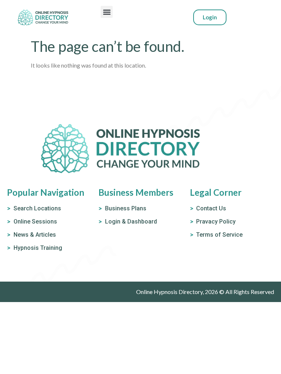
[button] (107, 12)
